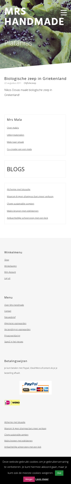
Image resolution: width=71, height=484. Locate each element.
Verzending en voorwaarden (17, 329)
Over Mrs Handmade (14, 304)
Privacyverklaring (12, 335)
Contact (7, 311)
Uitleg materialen (15, 134)
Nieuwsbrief (10, 317)
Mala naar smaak (15, 141)
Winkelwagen (10, 266)
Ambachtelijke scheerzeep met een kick (27, 217)
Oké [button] (59, 473)
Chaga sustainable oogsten (20, 203)
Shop (6, 259)
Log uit (7, 278)
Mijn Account (10, 272)
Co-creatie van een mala (19, 149)
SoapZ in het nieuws (13, 341)
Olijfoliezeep (30, 83)
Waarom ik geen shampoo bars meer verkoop (30, 196)
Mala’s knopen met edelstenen (22, 210)
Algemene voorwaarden (15, 323)
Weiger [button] (29, 479)
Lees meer (42, 479)
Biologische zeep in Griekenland (35, 78)
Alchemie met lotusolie (18, 189)
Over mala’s (13, 127)
